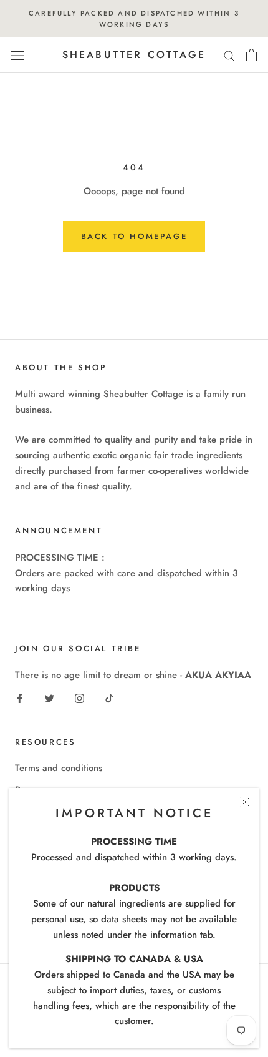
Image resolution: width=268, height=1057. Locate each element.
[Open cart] (251, 55)
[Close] (244, 802)
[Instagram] (79, 697)
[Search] (229, 55)
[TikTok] (109, 697)
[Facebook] (19, 697)
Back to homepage (134, 236)
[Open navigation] (17, 56)
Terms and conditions (58, 768)
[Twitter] (49, 697)
